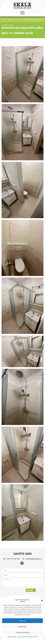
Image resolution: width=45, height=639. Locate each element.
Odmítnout (22, 626)
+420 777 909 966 (13, 559)
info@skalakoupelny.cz (33, 559)
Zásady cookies (12, 636)
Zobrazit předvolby (22, 632)
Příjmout (22, 621)
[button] (42, 600)
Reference (11, 20)
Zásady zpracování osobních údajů (27, 636)
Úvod (3, 20)
